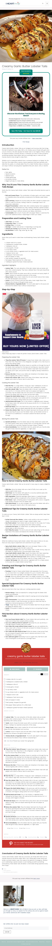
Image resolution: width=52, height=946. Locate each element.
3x (47, 674)
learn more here (37, 138)
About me (4, 941)
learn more (36, 878)
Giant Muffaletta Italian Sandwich (10, 872)
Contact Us (48, 941)
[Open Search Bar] (43, 3)
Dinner (4, 868)
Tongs (7, 604)
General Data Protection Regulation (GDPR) (16, 941)
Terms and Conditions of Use (32, 941)
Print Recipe (26, 142)
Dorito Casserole (7, 870)
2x (44, 674)
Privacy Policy (42, 941)
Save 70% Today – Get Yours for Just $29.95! (26, 131)
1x (41, 674)
